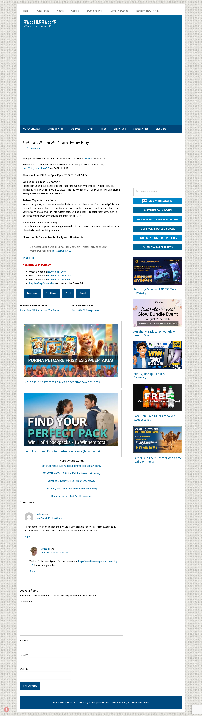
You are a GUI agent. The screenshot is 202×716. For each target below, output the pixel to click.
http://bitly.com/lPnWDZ (36, 168)
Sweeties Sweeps (40, 22)
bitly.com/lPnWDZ (62, 250)
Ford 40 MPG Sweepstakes (85, 310)
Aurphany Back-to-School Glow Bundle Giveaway (71, 488)
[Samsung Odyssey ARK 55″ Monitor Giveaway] (157, 271)
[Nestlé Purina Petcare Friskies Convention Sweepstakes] (71, 351)
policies (88, 158)
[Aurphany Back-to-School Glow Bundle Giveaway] (157, 313)
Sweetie (45, 548)
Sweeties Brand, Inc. (68, 702)
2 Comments (33, 148)
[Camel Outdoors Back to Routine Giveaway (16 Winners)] (71, 420)
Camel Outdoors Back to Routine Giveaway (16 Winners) (62, 451)
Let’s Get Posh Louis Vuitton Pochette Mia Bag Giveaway (71, 465)
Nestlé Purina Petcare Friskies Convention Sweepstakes (62, 382)
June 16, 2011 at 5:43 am (49, 518)
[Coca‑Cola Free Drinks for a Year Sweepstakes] (157, 398)
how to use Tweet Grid (59, 279)
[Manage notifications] (6, 709)
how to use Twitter (57, 271)
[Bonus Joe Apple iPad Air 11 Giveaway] (157, 355)
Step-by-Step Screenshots (42, 283)
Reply (27, 536)
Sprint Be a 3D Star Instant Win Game (39, 310)
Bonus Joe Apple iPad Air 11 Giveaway (71, 496)
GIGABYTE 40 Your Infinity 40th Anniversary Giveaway (71, 473)
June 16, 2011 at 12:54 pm (54, 552)
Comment (26, 601)
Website (24, 669)
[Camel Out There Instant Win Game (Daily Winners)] (157, 440)
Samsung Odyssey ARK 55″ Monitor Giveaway (71, 481)
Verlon (39, 514)
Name (24, 640)
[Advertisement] (157, 163)
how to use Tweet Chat (59, 275)
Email (24, 655)
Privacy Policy (143, 702)
